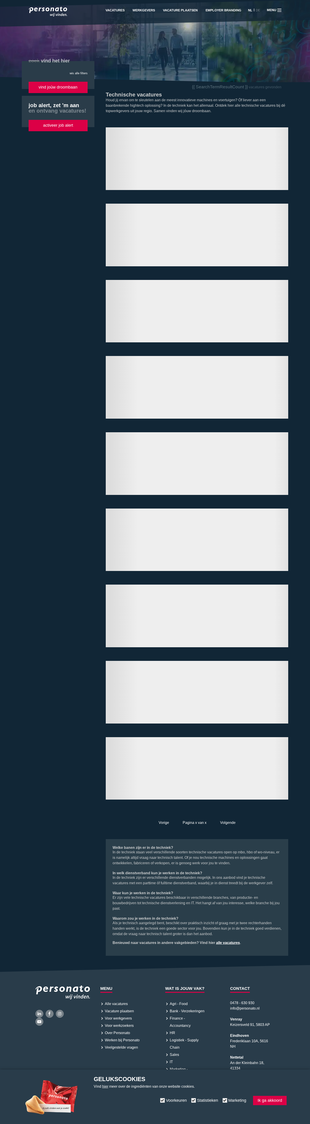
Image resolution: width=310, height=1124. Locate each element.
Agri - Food (179, 1004)
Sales (174, 1055)
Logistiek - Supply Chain (184, 1043)
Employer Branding (223, 10)
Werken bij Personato (122, 1040)
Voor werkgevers (118, 1018)
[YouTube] (39, 1022)
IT (171, 1062)
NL (250, 10)
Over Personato (117, 1033)
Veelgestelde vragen (121, 1047)
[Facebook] (50, 1014)
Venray (236, 1019)
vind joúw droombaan (58, 87)
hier (105, 1086)
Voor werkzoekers (119, 1026)
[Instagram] (60, 1014)
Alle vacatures (116, 1004)
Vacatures (115, 10)
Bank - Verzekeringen (187, 1011)
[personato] (48, 12)
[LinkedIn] (39, 1014)
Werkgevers (144, 10)
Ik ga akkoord (270, 1100)
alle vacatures (228, 943)
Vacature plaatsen (180, 10)
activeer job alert (58, 125)
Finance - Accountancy (180, 1022)
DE (258, 10)
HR (172, 1033)
